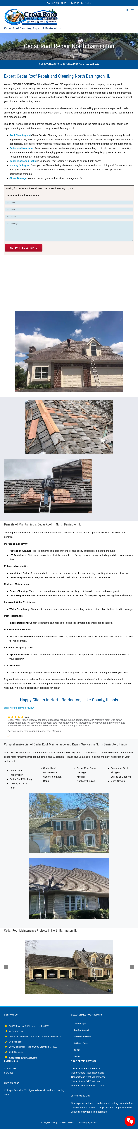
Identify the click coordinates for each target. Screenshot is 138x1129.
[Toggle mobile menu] (132, 10)
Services (8, 1072)
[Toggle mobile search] (127, 10)
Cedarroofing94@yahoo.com (23, 1058)
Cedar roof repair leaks (22, 161)
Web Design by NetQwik (87, 1123)
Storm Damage (18, 178)
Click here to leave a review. (19, 708)
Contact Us (10, 1068)
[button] (6, 967)
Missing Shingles (19, 165)
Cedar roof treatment (21, 148)
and (20, 135)
